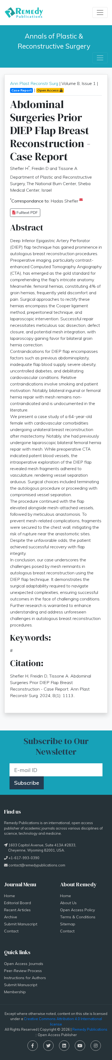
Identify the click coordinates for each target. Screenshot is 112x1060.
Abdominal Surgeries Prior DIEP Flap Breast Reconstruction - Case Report (50, 130)
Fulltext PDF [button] (26, 212)
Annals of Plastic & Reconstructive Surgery (54, 41)
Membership (15, 991)
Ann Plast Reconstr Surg (34, 83)
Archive (10, 917)
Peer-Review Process (23, 970)
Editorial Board (17, 902)
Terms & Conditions (77, 917)
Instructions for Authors (25, 977)
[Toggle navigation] (100, 12)
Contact (11, 931)
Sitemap (67, 924)
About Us (68, 902)
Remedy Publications (89, 1029)
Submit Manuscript (20, 924)
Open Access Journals (23, 963)
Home (9, 895)
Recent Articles (17, 909)
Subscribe (26, 782)
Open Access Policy (77, 909)
